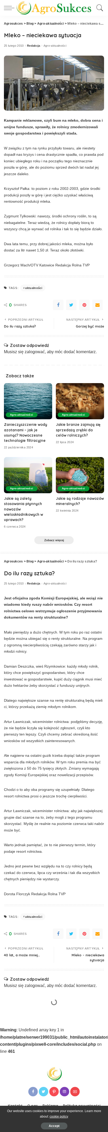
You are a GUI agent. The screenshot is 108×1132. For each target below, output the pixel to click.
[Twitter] (71, 305)
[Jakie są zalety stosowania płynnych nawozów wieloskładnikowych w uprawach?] (28, 475)
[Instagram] (64, 1091)
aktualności (33, 287)
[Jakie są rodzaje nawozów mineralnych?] (80, 475)
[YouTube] (75, 1091)
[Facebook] (58, 305)
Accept (54, 1126)
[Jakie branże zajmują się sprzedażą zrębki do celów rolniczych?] (80, 401)
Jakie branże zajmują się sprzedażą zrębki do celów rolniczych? (78, 429)
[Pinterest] (84, 305)
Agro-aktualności (55, 45)
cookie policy (59, 1116)
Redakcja (33, 45)
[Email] (97, 305)
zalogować (35, 352)
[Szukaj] (99, 8)
